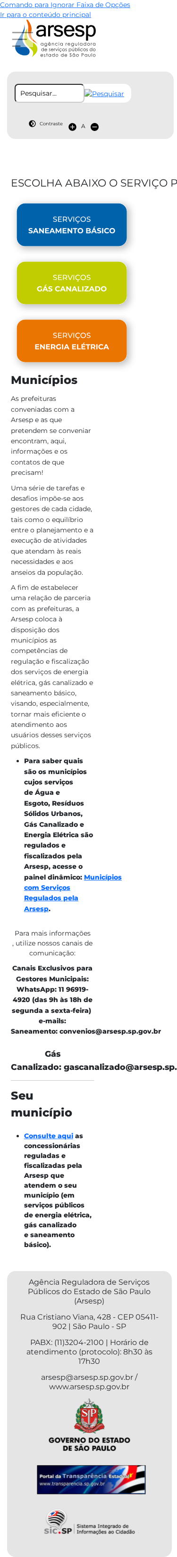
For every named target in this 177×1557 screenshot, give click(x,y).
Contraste (51, 124)
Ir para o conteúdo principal (45, 14)
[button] (104, 93)
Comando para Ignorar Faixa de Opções (65, 4)
